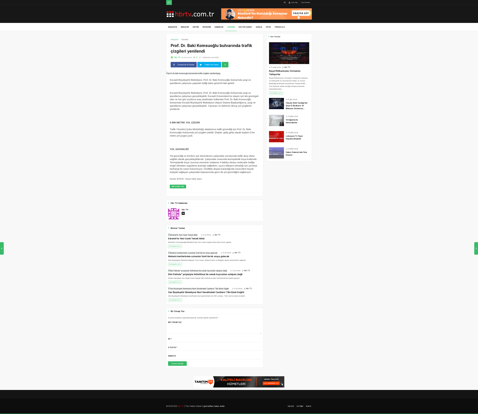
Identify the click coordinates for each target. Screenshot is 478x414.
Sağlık (259, 27)
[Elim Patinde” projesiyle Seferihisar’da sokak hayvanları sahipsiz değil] (197, 270)
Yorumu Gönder (177, 364)
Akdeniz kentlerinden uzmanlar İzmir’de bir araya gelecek (198, 256)
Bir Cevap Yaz (178, 186)
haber (216, 406)
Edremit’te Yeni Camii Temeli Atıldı (186, 238)
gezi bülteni (208, 406)
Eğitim (196, 27)
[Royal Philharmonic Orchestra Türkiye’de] (289, 53)
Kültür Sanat (245, 27)
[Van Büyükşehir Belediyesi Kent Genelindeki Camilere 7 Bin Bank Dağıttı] (198, 288)
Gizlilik (291, 406)
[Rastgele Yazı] (169, 2)
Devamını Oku (175, 246)
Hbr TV (177, 57)
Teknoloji (279, 27)
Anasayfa (172, 27)
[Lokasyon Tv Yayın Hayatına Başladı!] (276, 136)
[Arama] (285, 2)
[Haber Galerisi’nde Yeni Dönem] (276, 153)
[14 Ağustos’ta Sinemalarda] (276, 120)
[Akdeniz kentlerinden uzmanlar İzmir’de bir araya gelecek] (192, 253)
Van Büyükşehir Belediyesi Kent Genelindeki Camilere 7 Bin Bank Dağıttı (206, 292)
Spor (268, 27)
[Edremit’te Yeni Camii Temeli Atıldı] (182, 235)
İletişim (300, 406)
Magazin (185, 27)
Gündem (231, 27)
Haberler (219, 27)
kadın (222, 406)
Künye (308, 406)
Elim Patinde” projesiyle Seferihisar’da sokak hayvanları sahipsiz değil (205, 274)
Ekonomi (207, 27)
